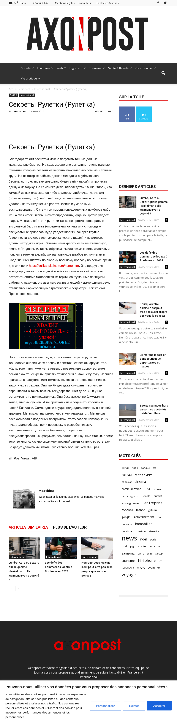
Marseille (154, 531)
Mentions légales (64, 3)
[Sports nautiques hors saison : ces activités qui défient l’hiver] (127, 410)
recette (141, 546)
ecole (146, 496)
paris (153, 539)
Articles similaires (29, 527)
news (129, 538)
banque (145, 467)
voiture (154, 568)
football (127, 510)
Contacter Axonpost (107, 3)
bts (154, 467)
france (140, 510)
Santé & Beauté (118, 68)
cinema (140, 481)
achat (125, 468)
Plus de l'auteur (70, 527)
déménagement (131, 496)
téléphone (147, 560)
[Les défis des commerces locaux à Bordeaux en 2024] (61, 548)
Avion (135, 467)
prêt (124, 546)
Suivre (143, 108)
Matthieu (20, 111)
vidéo (141, 568)
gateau (152, 510)
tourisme (128, 560)
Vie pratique (29, 78)
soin (149, 553)
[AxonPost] (88, 34)
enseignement (131, 503)
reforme (154, 546)
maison (141, 531)
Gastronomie (144, 68)
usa (160, 561)
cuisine (158, 489)
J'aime (127, 108)
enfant (157, 496)
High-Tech (76, 68)
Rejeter (134, 705)
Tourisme (95, 68)
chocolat (127, 481)
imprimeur (128, 531)
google (126, 517)
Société (26, 68)
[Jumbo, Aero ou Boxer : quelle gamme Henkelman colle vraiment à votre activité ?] (24, 548)
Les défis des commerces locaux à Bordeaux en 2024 (58, 567)
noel (143, 539)
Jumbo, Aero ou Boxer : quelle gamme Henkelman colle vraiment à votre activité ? (24, 571)
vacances (128, 568)
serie (141, 553)
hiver (160, 517)
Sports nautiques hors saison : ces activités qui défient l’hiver (154, 409)
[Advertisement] (60, 124)
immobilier (143, 524)
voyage (129, 574)
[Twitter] (165, 3)
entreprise (153, 503)
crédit (147, 489)
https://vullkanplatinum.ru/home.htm (54, 265)
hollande (127, 524)
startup (159, 553)
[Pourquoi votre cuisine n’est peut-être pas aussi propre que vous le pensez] (97, 548)
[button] (163, 73)
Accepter (159, 705)
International (27, 95)
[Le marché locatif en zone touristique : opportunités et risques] (127, 359)
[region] (88, 701)
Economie (43, 68)
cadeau (127, 475)
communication (131, 489)
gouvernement (144, 517)
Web (60, 68)
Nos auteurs (85, 3)
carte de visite (143, 475)
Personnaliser (105, 705)
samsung (128, 553)
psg (132, 546)
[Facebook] (158, 3)
